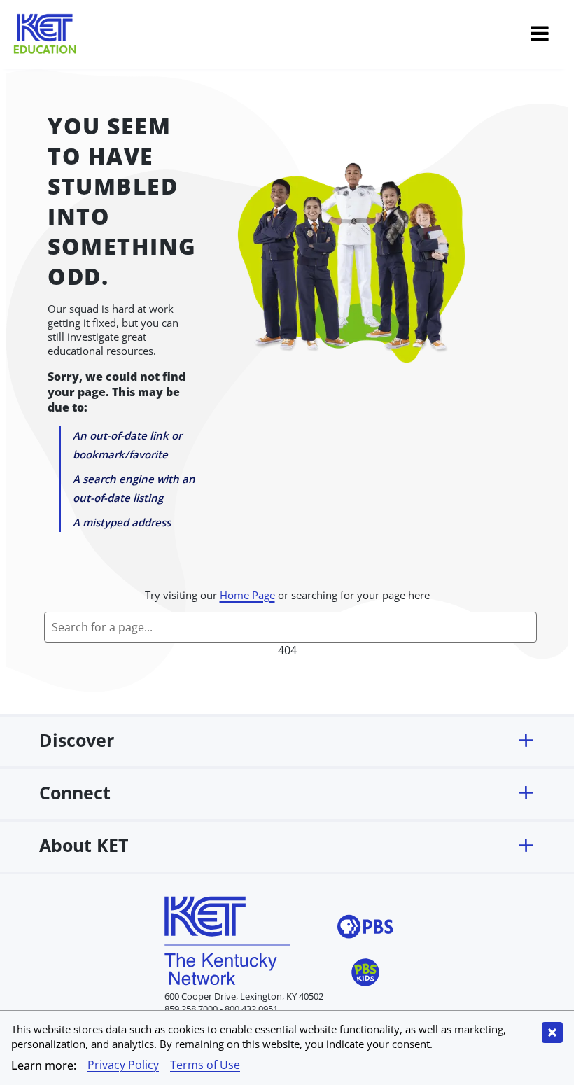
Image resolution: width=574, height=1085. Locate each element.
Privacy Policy (123, 1064)
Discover (76, 740)
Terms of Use (205, 1064)
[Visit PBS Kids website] (365, 974)
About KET (83, 845)
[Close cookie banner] (552, 1032)
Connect (75, 792)
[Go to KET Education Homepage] (271, 35)
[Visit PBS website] (365, 928)
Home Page (247, 595)
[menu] (539, 35)
